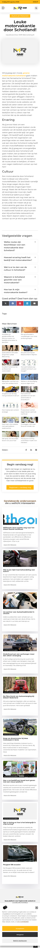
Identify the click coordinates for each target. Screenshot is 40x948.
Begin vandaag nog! (20, 464)
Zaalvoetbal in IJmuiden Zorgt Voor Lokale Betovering (10, 354)
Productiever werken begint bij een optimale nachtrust (28, 412)
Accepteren (20, 928)
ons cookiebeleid (22, 922)
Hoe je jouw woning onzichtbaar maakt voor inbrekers (29, 440)
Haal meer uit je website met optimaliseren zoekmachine (10, 426)
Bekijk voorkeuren (20, 941)
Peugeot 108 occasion (12, 865)
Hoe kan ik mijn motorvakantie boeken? (20, 290)
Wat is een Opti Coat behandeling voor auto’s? (19, 570)
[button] (37, 908)
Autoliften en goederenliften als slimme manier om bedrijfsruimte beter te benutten (9, 338)
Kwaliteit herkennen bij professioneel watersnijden (9, 369)
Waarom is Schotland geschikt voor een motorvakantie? (20, 280)
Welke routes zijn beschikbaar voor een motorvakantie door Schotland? (20, 246)
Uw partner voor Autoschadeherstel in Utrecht (18, 612)
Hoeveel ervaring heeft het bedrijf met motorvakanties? (20, 258)
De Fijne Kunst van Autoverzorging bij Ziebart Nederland (18, 697)
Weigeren (20, 934)
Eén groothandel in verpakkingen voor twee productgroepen (29, 336)
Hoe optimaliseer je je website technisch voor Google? (28, 369)
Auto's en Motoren (20, 16)
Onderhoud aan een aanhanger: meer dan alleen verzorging (18, 655)
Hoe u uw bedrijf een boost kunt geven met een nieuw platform (19, 781)
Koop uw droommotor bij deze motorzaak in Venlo (15, 739)
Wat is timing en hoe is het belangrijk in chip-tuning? (19, 823)
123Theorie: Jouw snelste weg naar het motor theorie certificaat (18, 528)
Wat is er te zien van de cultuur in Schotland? (20, 268)
